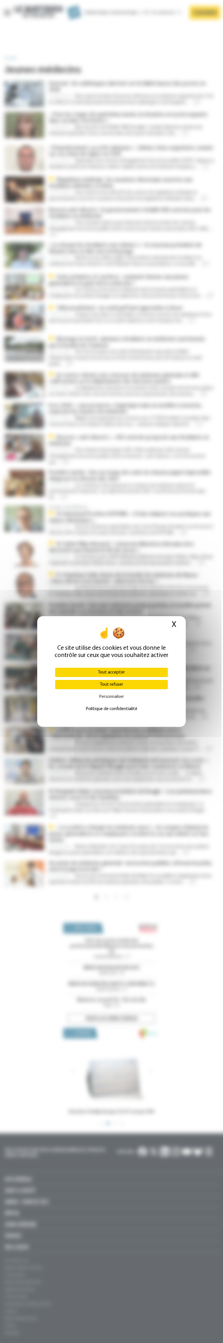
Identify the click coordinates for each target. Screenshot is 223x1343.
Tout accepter (111, 672)
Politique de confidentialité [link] (111, 709)
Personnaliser (111, 696)
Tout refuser (111, 684)
